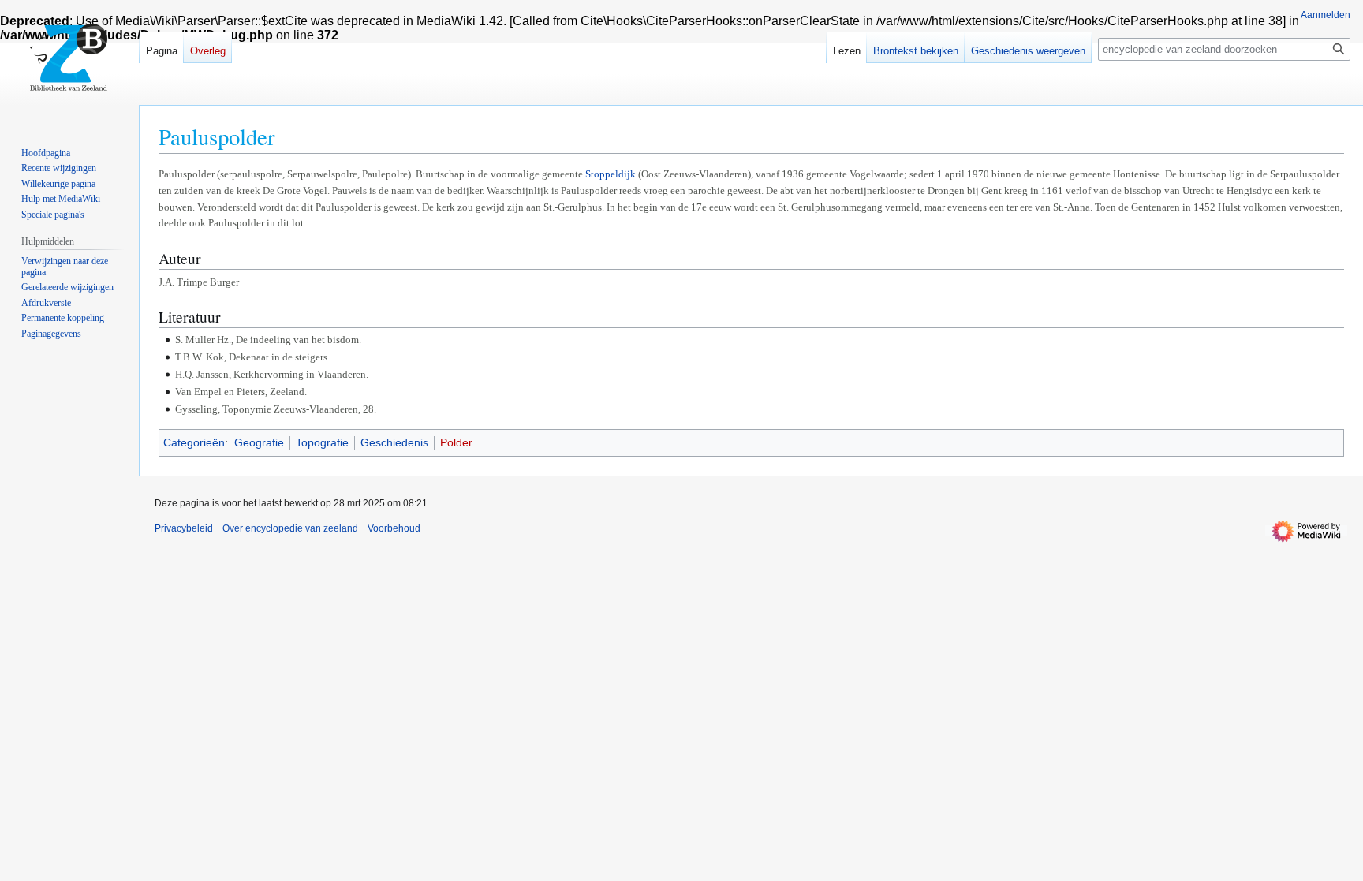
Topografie (322, 442)
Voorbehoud (394, 528)
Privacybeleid (184, 528)
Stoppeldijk (610, 174)
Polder (456, 442)
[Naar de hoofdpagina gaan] (69, 63)
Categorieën (194, 442)
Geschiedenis (394, 442)
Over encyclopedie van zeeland (290, 528)
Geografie (259, 442)
